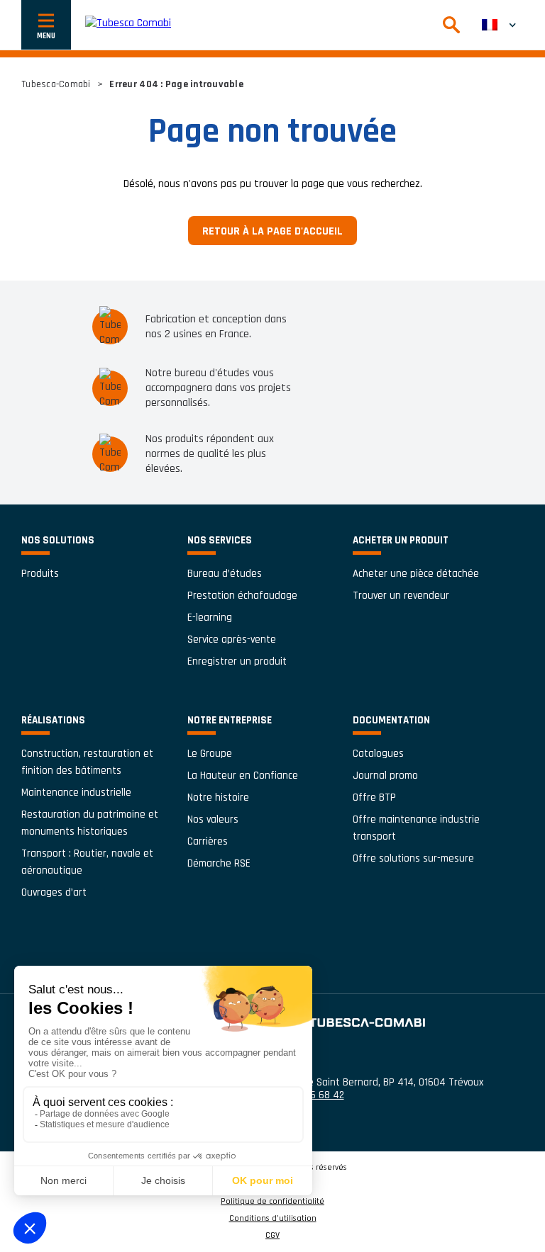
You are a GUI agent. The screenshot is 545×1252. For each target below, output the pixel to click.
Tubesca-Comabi (56, 84)
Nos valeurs (212, 819)
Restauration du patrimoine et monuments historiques (89, 823)
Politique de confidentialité (272, 1202)
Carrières (207, 841)
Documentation (391, 720)
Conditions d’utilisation (272, 1219)
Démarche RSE (219, 863)
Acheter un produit (400, 540)
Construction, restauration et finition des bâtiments (87, 762)
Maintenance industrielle (76, 792)
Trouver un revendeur (401, 595)
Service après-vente (231, 639)
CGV (272, 1236)
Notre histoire (218, 797)
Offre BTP (374, 797)
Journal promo (385, 775)
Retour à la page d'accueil (272, 231)
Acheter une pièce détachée (416, 573)
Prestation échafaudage (242, 595)
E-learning (209, 617)
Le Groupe (209, 753)
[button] (499, 25)
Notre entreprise (229, 720)
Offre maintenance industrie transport (416, 828)
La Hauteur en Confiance (242, 775)
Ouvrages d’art (54, 892)
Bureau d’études (224, 573)
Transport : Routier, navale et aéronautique (87, 862)
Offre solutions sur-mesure (413, 858)
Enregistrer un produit (237, 661)
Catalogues (378, 753)
